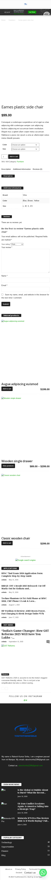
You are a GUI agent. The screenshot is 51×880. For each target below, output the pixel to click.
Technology (6, 842)
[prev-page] (2, 688)
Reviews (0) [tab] (37, 169)
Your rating (6, 244)
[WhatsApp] (31, 771)
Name (4, 276)
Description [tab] (6, 169)
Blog (3, 855)
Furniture (12, 20)
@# (25, 700)
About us (8, 869)
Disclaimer (20, 872)
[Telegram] (26, 771)
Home (3, 20)
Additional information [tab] (22, 169)
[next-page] (6, 688)
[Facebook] (20, 771)
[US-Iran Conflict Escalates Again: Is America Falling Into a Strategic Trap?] (8, 807)
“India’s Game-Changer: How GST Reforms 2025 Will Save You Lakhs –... (25, 634)
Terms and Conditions (37, 869)
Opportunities (7, 847)
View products (8, 466)
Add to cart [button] (7, 389)
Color (5, 145)
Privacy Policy (20, 869)
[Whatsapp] (43, 872)
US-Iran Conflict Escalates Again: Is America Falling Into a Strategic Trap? (33, 806)
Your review (6, 247)
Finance (5, 674)
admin (4, 580)
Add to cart (14, 156)
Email (4, 285)
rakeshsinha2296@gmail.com (30, 765)
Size (4, 149)
